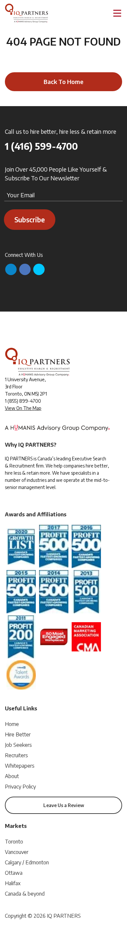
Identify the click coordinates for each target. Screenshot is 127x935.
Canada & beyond (25, 893)
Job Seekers (18, 745)
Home (12, 724)
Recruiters (16, 755)
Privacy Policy (20, 786)
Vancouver (16, 852)
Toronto (14, 841)
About (12, 776)
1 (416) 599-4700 (41, 146)
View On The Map (23, 408)
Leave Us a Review (63, 805)
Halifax (13, 883)
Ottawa (13, 873)
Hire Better (18, 734)
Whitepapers (20, 765)
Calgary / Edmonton (27, 862)
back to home (63, 81)
